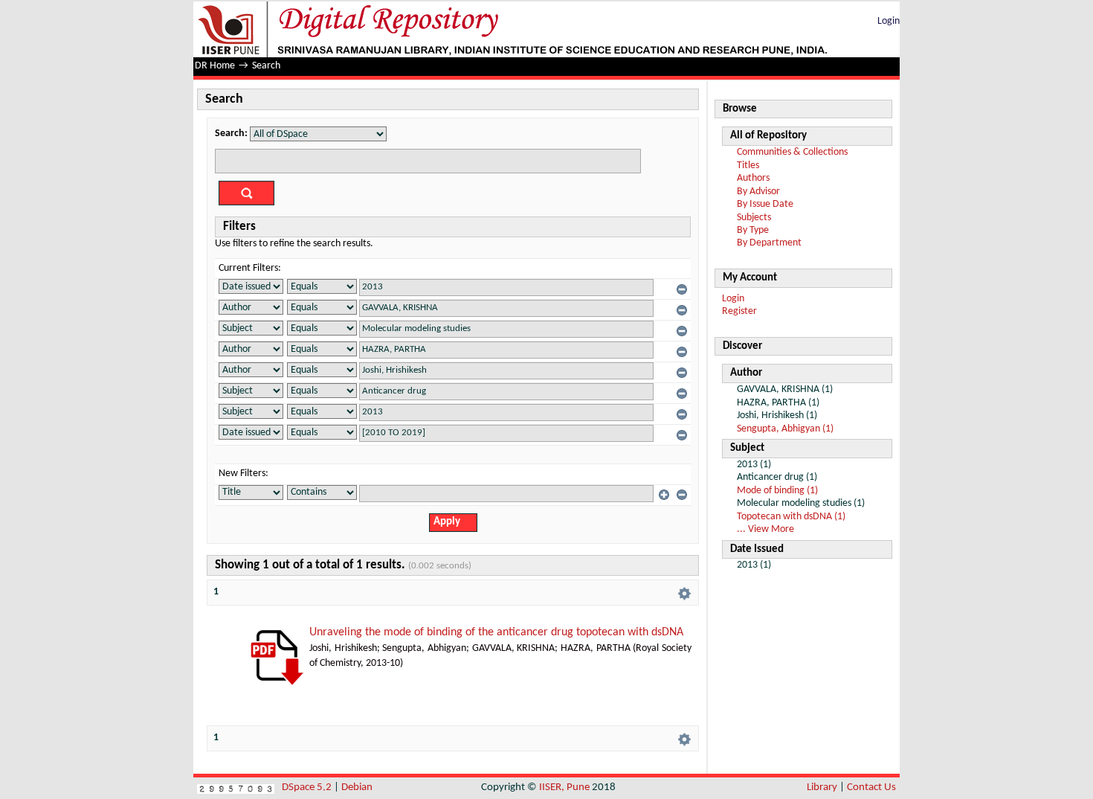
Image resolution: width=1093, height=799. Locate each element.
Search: (231, 133)
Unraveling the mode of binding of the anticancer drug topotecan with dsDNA (496, 632)
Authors (753, 178)
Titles (748, 165)
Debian (357, 787)
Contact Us (871, 787)
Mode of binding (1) (777, 490)
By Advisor (758, 191)
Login (888, 21)
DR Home (215, 66)
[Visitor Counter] (235, 787)
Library (822, 787)
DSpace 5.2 (308, 787)
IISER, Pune (564, 787)
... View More (765, 529)
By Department (769, 243)
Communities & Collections (792, 152)
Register (739, 311)
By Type (753, 230)
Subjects (754, 217)
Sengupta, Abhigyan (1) (785, 429)
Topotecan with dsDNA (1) (791, 517)
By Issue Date (765, 204)
